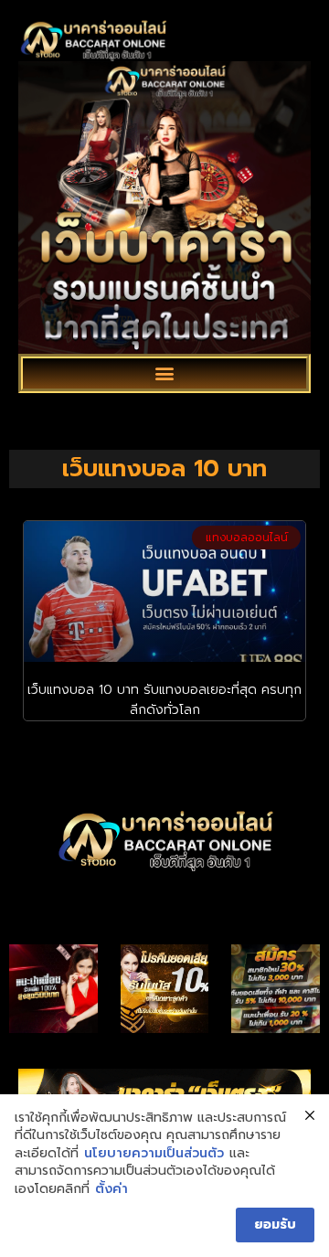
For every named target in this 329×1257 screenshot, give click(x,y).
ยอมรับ (275, 1224)
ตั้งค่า (111, 1189)
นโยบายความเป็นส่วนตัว (154, 1154)
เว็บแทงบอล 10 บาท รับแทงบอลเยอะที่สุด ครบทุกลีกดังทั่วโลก (164, 699)
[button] (165, 373)
